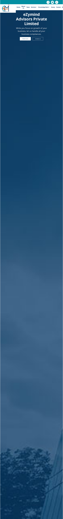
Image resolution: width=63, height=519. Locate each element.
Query (53, 7)
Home (18, 7)
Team (28, 7)
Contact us (38, 39)
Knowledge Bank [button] (43, 7)
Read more (25, 39)
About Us (23, 7)
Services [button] (33, 7)
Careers (58, 7)
